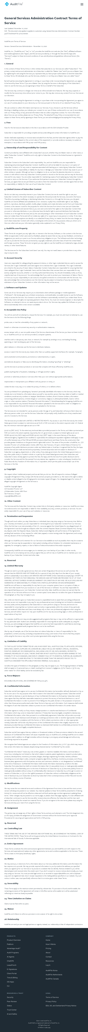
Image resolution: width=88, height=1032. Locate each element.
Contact (49, 957)
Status (9, 1006)
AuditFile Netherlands (54, 975)
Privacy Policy (51, 1001)
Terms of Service (52, 997)
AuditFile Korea (51, 970)
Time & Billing (12, 978)
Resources (50, 961)
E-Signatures (12, 969)
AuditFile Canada (52, 979)
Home (48, 940)
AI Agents (10, 957)
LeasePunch (11, 965)
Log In (43, 8)
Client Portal (12, 973)
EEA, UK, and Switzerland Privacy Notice (61, 1006)
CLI (8, 986)
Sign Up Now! (43, 2)
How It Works (51, 944)
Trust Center (12, 1010)
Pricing (48, 948)
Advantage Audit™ (13, 948)
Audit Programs (13, 953)
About (48, 953)
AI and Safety (12, 1014)
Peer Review (12, 1001)
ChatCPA (10, 961)
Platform (10, 944)
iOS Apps (10, 982)
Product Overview (14, 940)
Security (10, 997)
